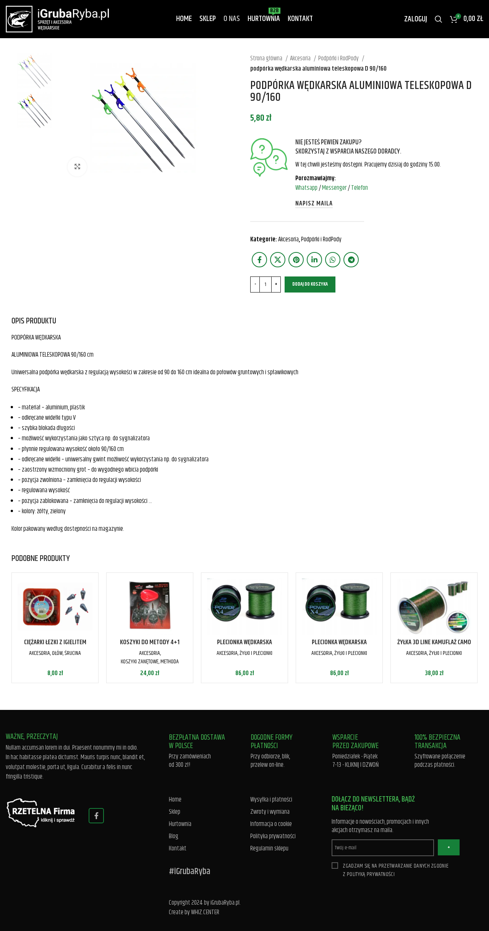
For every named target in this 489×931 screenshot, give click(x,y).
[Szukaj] (438, 19)
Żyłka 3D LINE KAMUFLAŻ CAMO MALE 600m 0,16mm (434, 646)
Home (175, 800)
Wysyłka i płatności (271, 800)
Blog (173, 836)
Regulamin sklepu (269, 848)
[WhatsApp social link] (332, 259)
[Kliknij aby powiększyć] (77, 166)
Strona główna (266, 58)
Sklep (174, 812)
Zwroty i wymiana (270, 812)
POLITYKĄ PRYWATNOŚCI (371, 874)
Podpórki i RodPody (339, 58)
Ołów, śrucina (66, 653)
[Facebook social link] (259, 259)
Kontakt (177, 848)
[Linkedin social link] (314, 259)
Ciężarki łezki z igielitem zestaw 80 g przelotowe (55, 646)
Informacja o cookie (271, 824)
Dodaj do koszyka (310, 284)
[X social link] (277, 259)
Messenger (334, 188)
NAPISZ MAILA (314, 204)
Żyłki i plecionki (256, 653)
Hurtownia (180, 824)
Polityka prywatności (273, 836)
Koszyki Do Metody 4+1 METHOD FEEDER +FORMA (150, 646)
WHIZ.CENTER (205, 912)
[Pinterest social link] (296, 259)
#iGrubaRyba (189, 871)
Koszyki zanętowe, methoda (150, 662)
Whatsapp (306, 188)
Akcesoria (301, 58)
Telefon (359, 188)
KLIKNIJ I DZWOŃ (362, 765)
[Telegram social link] (351, 259)
